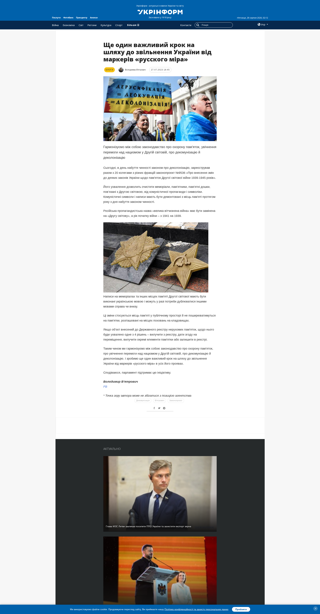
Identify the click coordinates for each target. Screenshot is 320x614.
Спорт (119, 25)
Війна (55, 25)
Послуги (56, 17)
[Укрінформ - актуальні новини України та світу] (160, 12)
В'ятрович (159, 400)
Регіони (92, 25)
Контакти (185, 25)
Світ (81, 25)
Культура (106, 25)
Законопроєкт (175, 400)
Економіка (69, 25)
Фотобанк (68, 17)
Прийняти (241, 609)
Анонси (94, 17)
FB (105, 386)
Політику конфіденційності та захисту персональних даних (196, 609)
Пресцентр (81, 17)
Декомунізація (143, 400)
